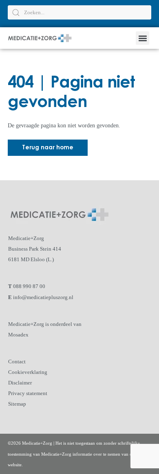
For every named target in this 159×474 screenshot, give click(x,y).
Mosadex (18, 335)
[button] (142, 38)
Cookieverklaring (27, 372)
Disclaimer (20, 383)
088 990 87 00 (29, 286)
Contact (17, 361)
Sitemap (17, 404)
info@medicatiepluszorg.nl (43, 297)
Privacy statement (27, 393)
